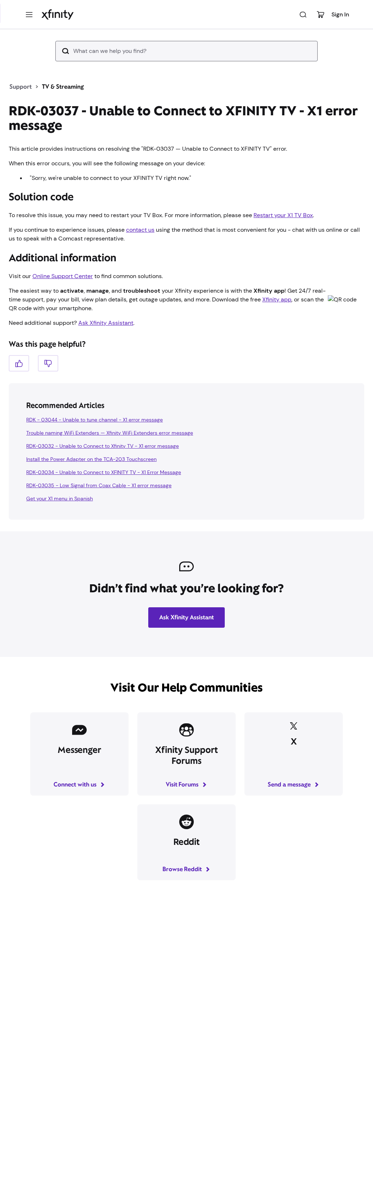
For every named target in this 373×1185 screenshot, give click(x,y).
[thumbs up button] (19, 363)
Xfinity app (276, 299)
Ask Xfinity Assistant (105, 323)
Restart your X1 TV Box (283, 215)
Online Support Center (62, 276)
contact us (140, 230)
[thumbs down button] (48, 363)
